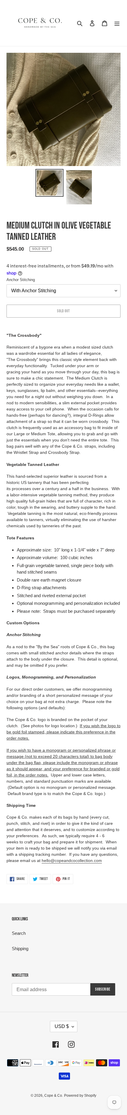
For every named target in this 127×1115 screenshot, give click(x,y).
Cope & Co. (53, 1095)
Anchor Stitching (20, 279)
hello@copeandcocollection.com (72, 860)
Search (19, 933)
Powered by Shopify (80, 1095)
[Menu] (117, 23)
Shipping (20, 948)
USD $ (62, 1026)
